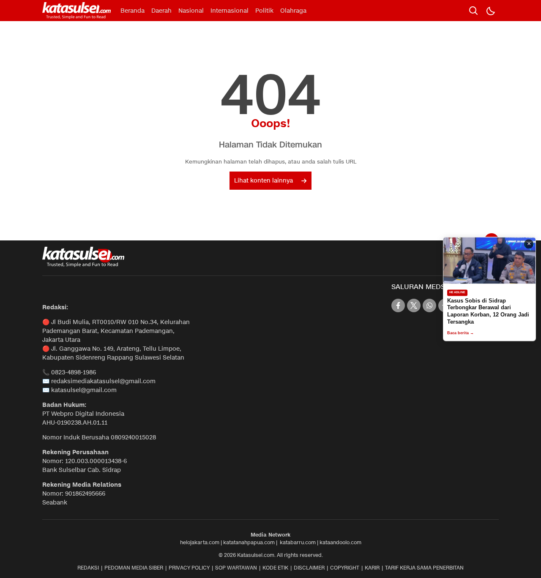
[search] (473, 10)
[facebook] (398, 305)
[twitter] (414, 305)
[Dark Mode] (490, 10)
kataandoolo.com (340, 542)
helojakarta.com (199, 542)
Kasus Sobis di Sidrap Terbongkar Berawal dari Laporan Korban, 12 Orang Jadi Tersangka (488, 311)
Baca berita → (460, 333)
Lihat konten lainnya (263, 181)
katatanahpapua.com (249, 542)
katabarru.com (298, 542)
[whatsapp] (429, 305)
